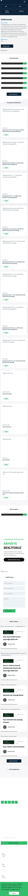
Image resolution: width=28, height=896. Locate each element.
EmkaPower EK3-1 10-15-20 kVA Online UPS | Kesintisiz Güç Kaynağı (13, 295)
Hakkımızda (5, 811)
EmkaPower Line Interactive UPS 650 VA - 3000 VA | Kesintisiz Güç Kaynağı (13, 229)
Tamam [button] (14, 893)
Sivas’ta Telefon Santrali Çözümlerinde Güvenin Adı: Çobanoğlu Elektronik (12, 668)
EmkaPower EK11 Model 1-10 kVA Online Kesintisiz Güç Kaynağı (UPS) (13, 163)
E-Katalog (18, 818)
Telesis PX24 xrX (6, 427)
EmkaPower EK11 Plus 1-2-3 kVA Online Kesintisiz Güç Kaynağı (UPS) (12, 328)
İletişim (18, 823)
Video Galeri (19, 811)
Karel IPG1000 (6, 460)
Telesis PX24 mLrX (7, 394)
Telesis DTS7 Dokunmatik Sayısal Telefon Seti (13, 493)
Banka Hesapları (20, 820)
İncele (6, 134)
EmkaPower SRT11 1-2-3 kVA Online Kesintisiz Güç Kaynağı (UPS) (11, 196)
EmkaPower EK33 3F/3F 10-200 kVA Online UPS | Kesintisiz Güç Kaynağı (13, 262)
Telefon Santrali (7, 11)
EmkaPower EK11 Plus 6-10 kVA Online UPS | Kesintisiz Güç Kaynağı (14, 361)
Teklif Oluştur (8, 611)
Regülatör (21, 11)
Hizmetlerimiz (5, 816)
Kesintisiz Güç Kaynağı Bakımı (13, 695)
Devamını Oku (6, 46)
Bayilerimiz (19, 813)
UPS (6, 6)
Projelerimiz (5, 818)
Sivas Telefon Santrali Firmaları (13, 747)
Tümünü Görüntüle (13, 94)
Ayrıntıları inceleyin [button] (15, 889)
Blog (3, 820)
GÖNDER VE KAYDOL (13, 843)
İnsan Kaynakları (20, 816)
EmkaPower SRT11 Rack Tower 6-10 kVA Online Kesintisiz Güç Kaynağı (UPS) (13, 130)
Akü (20, 6)
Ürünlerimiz (5, 813)
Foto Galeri (5, 823)
